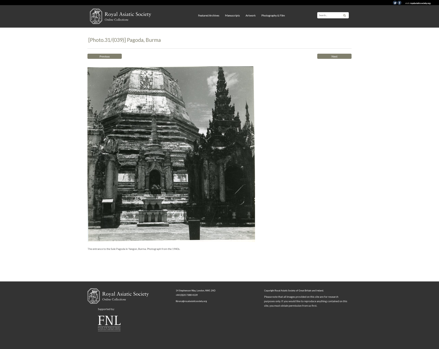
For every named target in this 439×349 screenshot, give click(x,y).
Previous (104, 56)
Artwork (251, 15)
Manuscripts (232, 15)
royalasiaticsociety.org (420, 3)
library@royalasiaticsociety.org (191, 301)
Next (334, 56)
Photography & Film (273, 15)
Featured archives (208, 15)
